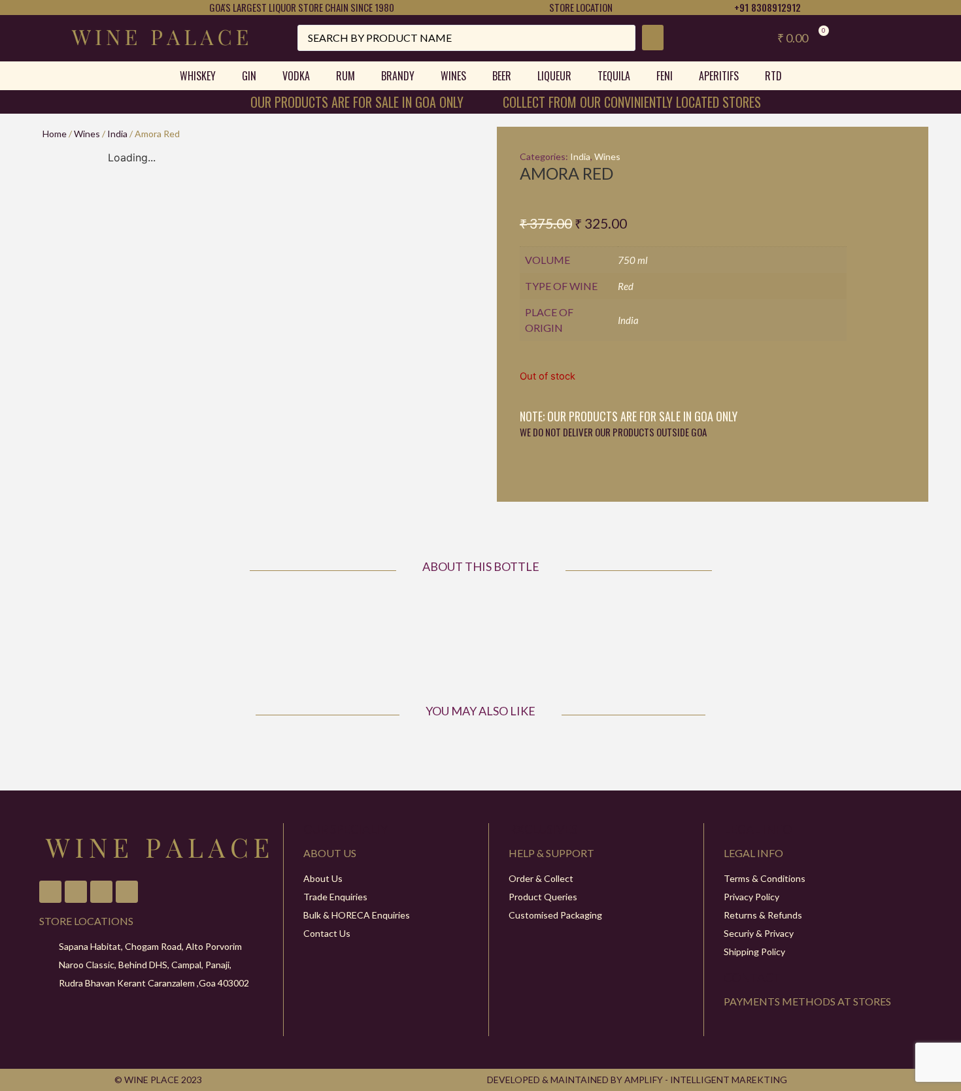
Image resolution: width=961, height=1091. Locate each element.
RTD (773, 76)
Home (54, 133)
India (117, 133)
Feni (664, 76)
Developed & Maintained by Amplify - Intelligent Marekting (637, 1079)
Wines (453, 76)
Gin (249, 76)
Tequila (614, 76)
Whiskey (198, 76)
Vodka (296, 76)
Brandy (397, 76)
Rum (345, 76)
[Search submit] (653, 37)
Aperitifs (719, 76)
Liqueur (554, 76)
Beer (501, 76)
